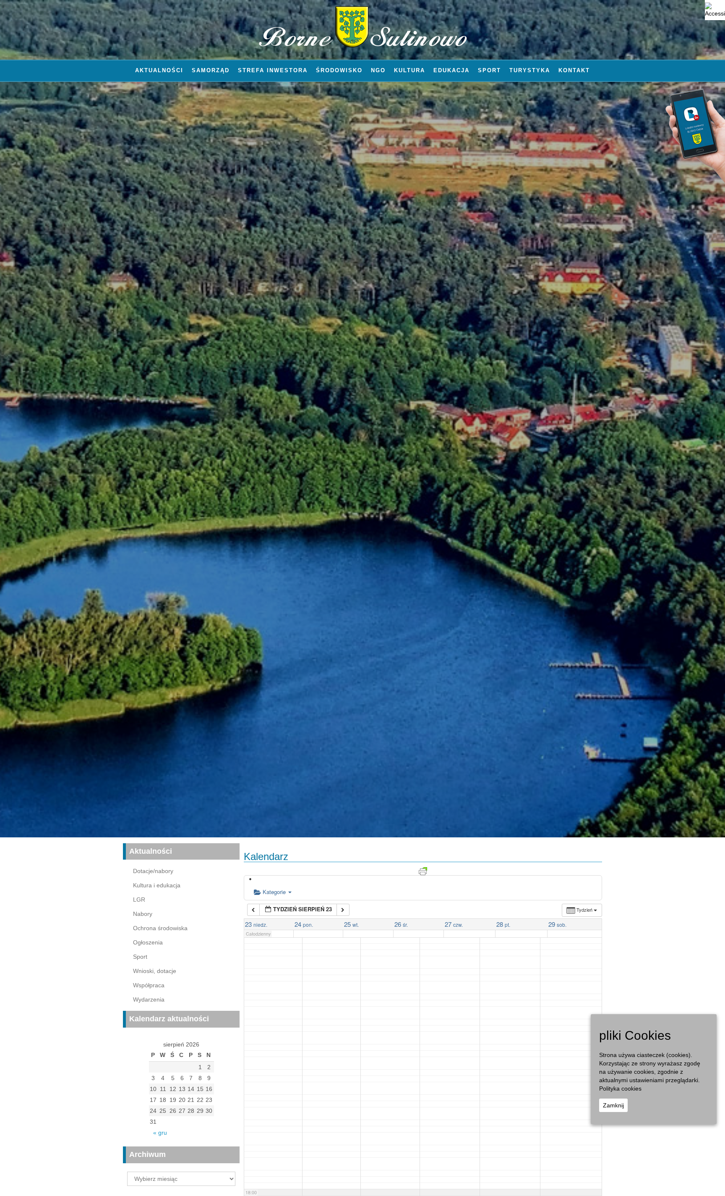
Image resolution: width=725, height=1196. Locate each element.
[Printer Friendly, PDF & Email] (423, 870)
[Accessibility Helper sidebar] (715, 10)
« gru (160, 1132)
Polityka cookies (620, 1088)
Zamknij (613, 1105)
